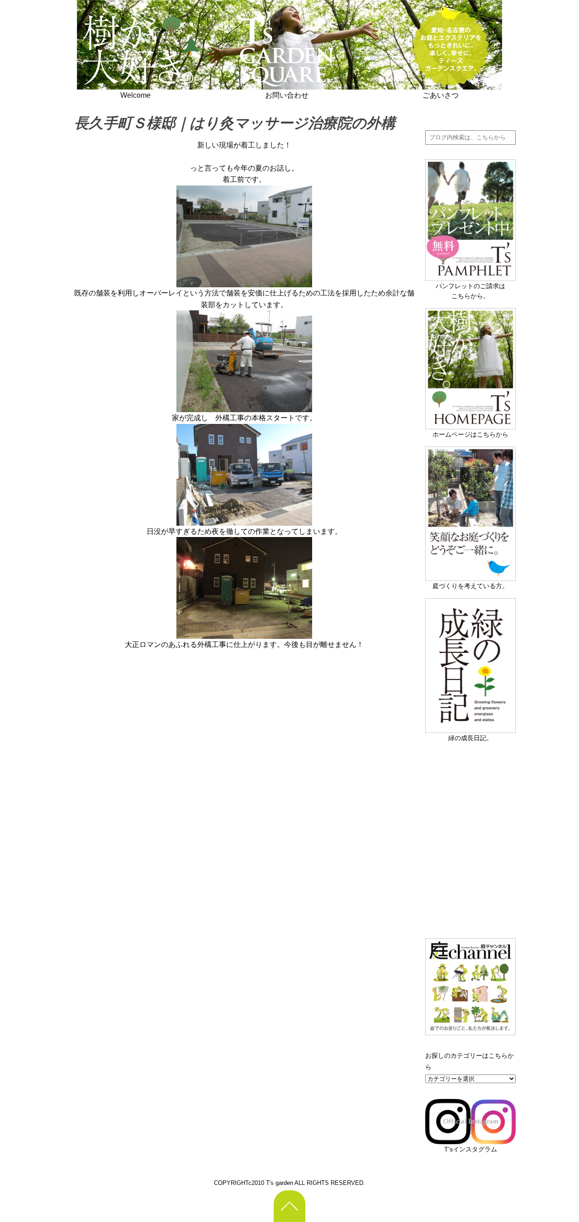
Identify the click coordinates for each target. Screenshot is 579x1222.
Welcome (135, 95)
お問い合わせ (286, 95)
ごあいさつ (440, 95)
